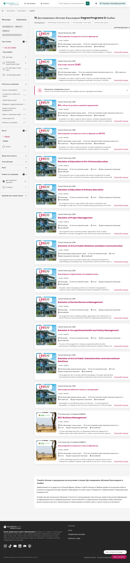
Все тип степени (10, 47)
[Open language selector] (96, 3)
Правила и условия (90, 557)
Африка (7, 136)
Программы (31, 3)
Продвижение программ (76, 534)
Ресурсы (46, 3)
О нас (70, 530)
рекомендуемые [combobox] (121, 27)
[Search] (87, 3)
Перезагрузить (21, 19)
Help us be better (119, 557)
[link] (32, 11)
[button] (8, 26)
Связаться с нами (74, 538)
